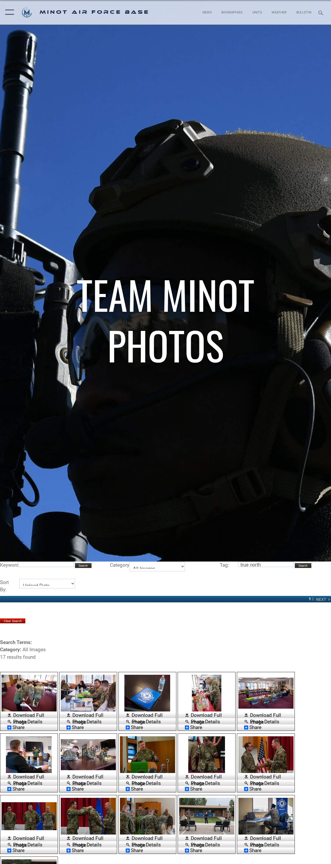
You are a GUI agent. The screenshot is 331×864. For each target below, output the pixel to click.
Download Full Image (28, 716)
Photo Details (27, 721)
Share (18, 727)
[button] (8, 12)
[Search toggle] (321, 12)
